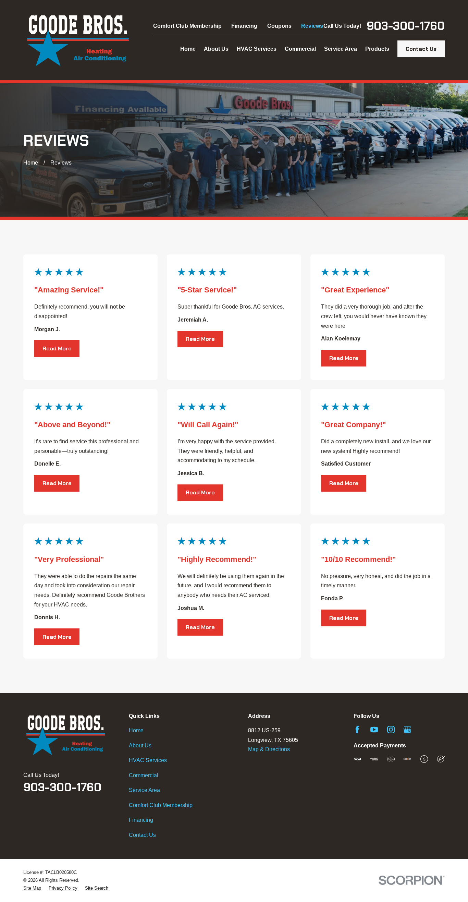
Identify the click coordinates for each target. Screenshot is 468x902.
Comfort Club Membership (187, 26)
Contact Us (421, 48)
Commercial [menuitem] (300, 49)
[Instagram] (391, 729)
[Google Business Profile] (407, 729)
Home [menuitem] (188, 49)
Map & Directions (269, 749)
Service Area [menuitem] (340, 49)
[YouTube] (374, 729)
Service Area (144, 790)
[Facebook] (357, 729)
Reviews (312, 26)
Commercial (143, 775)
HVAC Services (148, 760)
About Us (140, 745)
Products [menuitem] (377, 49)
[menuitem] (32, 888)
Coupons (279, 26)
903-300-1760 (406, 26)
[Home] (78, 39)
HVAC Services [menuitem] (256, 49)
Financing (244, 26)
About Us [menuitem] (216, 49)
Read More (57, 348)
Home (136, 730)
